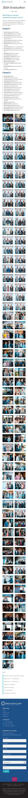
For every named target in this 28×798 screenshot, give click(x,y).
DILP (16, 11)
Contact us (5, 716)
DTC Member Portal (16, 785)
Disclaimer (15, 784)
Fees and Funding (9, 687)
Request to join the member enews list (12, 735)
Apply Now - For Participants (11, 678)
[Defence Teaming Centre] (7, 2)
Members (5, 714)
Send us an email (9, 724)
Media (4, 711)
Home (12, 11)
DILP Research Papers (10, 693)
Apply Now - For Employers (11, 681)
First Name (5, 738)
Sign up (6, 771)
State (4, 760)
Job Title (5, 749)
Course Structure (8, 690)
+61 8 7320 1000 (8, 722)
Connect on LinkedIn (10, 726)
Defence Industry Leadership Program (14, 675)
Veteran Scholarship (9, 684)
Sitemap (9, 785)
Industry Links (6, 712)
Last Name (5, 743)
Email (4, 765)
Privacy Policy (21, 784)
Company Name (7, 754)
